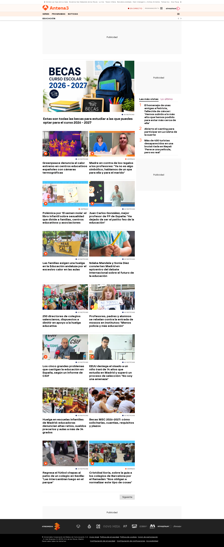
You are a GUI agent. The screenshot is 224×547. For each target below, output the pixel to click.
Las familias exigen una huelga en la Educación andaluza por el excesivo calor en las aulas (64, 266)
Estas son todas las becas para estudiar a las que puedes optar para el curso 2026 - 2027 (88, 120)
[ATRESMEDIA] (51, 526)
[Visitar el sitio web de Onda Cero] (134, 526)
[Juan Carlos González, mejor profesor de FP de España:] (112, 194)
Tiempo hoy (165, 2)
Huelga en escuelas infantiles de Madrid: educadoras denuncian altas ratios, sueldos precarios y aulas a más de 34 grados (64, 426)
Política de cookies (128, 537)
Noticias (73, 14)
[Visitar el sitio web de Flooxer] (177, 526)
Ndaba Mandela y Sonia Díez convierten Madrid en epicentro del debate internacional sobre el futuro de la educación (111, 269)
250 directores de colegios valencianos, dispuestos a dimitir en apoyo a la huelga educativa (62, 321)
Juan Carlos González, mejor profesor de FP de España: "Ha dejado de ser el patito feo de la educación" (111, 217)
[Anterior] (44, 2)
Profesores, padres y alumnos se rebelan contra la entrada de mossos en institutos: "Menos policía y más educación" (111, 321)
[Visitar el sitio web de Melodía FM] (152, 526)
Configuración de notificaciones (131, 541)
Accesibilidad (152, 541)
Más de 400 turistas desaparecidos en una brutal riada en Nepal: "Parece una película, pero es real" (158, 146)
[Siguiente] (180, 2)
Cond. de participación (148, 537)
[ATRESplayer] (172, 8)
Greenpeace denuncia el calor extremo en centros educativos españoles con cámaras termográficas (65, 167)
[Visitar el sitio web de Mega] (116, 526)
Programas (58, 14)
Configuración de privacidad (102, 541)
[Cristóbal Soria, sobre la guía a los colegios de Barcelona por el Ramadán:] (112, 453)
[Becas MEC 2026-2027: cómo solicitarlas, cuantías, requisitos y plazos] (112, 400)
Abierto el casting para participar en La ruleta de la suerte (160, 131)
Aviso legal (94, 537)
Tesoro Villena (110, 2)
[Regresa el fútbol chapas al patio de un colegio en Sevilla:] (65, 453)
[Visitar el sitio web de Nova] (107, 526)
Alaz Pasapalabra (177, 2)
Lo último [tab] (167, 99)
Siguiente (127, 497)
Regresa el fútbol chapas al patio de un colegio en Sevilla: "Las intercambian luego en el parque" (63, 477)
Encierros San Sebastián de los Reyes (83, 2)
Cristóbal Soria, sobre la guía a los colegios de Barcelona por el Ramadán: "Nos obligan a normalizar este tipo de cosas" (110, 477)
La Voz (101, 2)
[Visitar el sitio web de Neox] (98, 526)
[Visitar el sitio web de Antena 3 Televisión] (80, 526)
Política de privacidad (109, 537)
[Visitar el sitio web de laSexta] (89, 526)
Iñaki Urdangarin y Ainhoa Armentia (146, 2)
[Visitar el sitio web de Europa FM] (143, 526)
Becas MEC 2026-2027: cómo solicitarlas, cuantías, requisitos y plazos (111, 423)
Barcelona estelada (124, 2)
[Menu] (178, 14)
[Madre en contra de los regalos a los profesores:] (112, 144)
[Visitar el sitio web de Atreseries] (125, 526)
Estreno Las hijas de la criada (57, 2)
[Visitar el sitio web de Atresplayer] (165, 526)
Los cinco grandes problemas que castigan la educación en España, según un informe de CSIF (63, 371)
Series (46, 14)
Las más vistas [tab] (148, 99)
